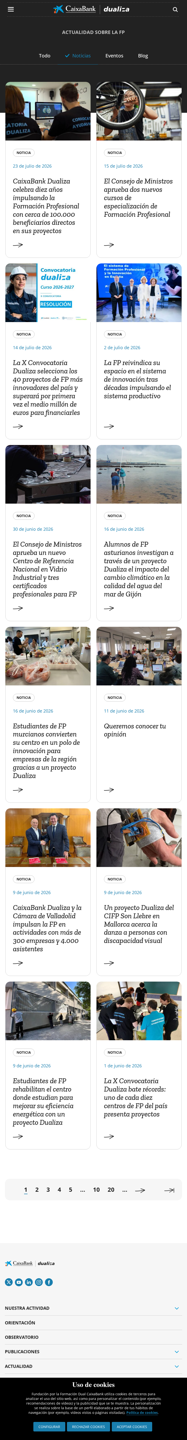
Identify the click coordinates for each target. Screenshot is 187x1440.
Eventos (114, 55)
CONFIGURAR (49, 1426)
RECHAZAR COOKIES (88, 1426)
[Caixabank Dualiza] (91, 9)
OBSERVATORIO (21, 1337)
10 (96, 1189)
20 (111, 1189)
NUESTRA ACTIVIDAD (27, 1308)
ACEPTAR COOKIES (132, 1426)
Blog (143, 55)
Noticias (81, 55)
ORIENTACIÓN (20, 1323)
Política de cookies (142, 1412)
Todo (44, 55)
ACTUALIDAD (18, 1366)
